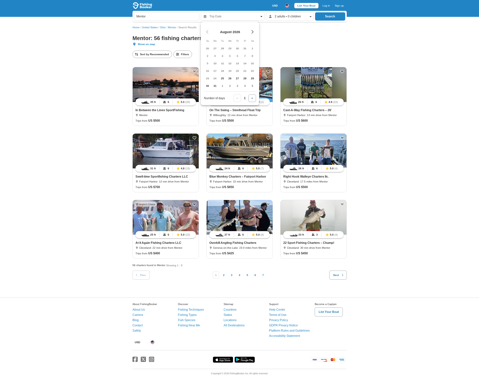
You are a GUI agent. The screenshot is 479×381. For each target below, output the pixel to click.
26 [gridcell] (229, 78)
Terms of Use (277, 314)
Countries (230, 309)
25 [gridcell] (222, 78)
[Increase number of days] (252, 98)
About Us (138, 309)
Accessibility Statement (284, 335)
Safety (136, 330)
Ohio (163, 27)
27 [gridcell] (237, 78)
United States (150, 27)
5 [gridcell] (252, 85)
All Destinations (234, 325)
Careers (137, 314)
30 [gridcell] (207, 85)
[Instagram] (151, 359)
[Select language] (287, 5)
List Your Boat (306, 5)
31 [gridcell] (214, 85)
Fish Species (186, 320)
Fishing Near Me (189, 325)
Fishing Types (187, 314)
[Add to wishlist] (194, 71)
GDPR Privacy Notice (283, 325)
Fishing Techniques (191, 309)
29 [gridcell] (252, 78)
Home (136, 27)
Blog (135, 320)
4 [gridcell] (245, 85)
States (228, 314)
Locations (230, 320)
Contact (137, 325)
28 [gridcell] (244, 78)
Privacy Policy (278, 320)
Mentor (172, 27)
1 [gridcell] (222, 85)
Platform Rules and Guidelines (289, 330)
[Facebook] (135, 359)
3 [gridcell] (237, 85)
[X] (143, 359)
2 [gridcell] (230, 85)
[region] (165, 102)
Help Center (277, 309)
